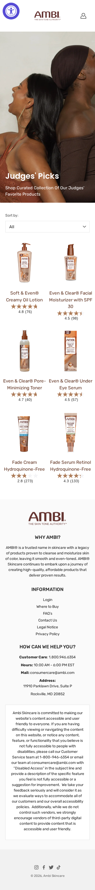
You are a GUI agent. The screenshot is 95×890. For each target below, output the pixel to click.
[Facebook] (43, 867)
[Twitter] (51, 867)
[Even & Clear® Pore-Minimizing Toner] (24, 350)
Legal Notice (47, 627)
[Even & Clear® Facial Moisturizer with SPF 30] (70, 263)
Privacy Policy (48, 634)
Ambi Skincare (54, 876)
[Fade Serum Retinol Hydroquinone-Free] (70, 432)
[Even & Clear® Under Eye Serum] (70, 350)
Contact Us (47, 620)
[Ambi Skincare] (47, 16)
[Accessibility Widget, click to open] (11, 11)
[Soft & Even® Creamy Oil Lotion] (24, 263)
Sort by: (11, 215)
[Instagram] (36, 867)
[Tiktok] (58, 867)
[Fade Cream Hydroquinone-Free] (24, 432)
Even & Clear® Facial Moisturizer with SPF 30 (70, 299)
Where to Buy (47, 606)
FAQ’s (47, 613)
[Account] (83, 16)
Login (47, 600)
